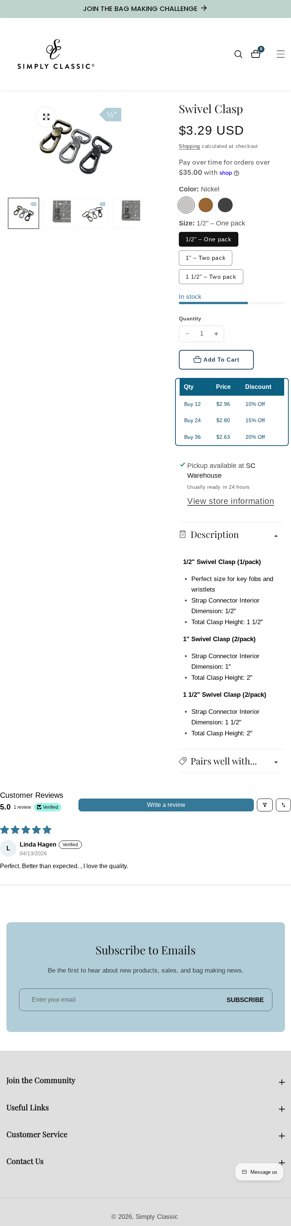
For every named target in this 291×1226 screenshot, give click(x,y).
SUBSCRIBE (245, 999)
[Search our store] (242, 54)
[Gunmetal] (225, 205)
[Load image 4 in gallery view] (127, 213)
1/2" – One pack (209, 239)
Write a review (166, 805)
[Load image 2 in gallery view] (58, 213)
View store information (230, 501)
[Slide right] (142, 213)
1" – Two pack (206, 258)
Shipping (189, 146)
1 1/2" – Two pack (211, 276)
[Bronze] (206, 205)
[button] (232, 761)
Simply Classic (157, 1217)
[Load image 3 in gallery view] (93, 213)
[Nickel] (186, 205)
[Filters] (265, 805)
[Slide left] (10, 213)
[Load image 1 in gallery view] (23, 213)
